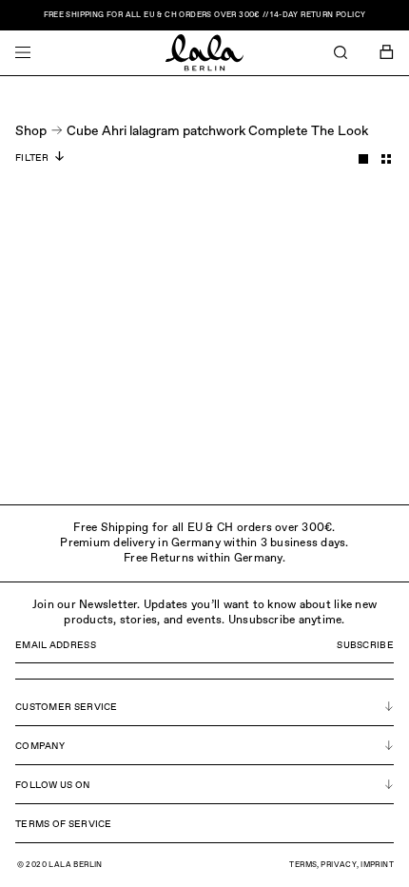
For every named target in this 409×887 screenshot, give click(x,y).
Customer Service (66, 707)
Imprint (377, 865)
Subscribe (365, 645)
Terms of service (63, 824)
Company (40, 746)
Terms (303, 865)
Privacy (339, 865)
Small (386, 159)
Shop (31, 131)
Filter (32, 158)
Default (363, 159)
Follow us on (52, 785)
